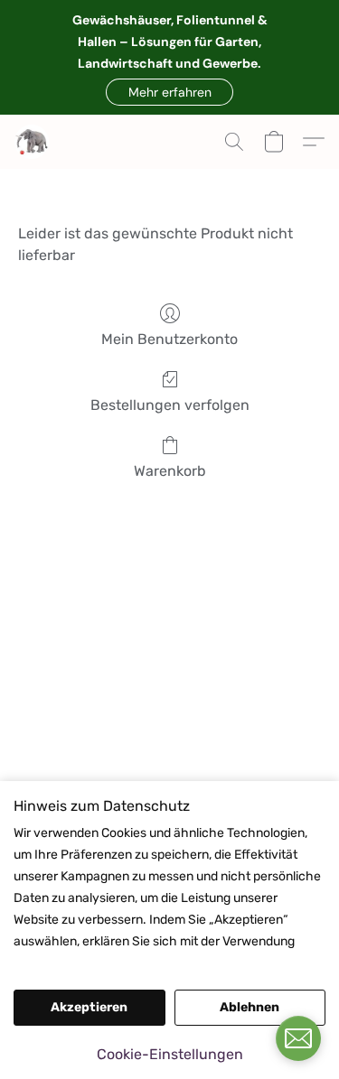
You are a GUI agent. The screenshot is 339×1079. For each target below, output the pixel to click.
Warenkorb (170, 470)
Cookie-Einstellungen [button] (170, 1054)
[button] (169, 92)
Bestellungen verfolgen (170, 405)
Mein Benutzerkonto (169, 339)
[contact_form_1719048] (298, 1038)
